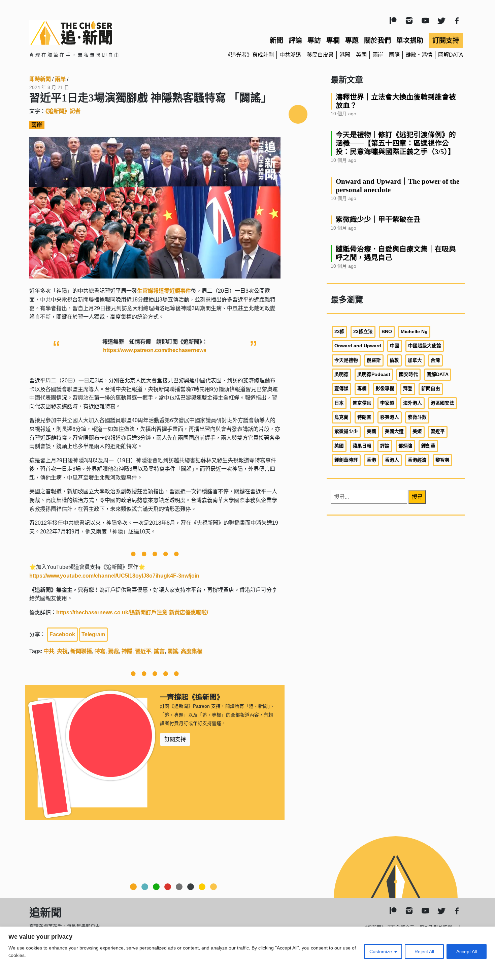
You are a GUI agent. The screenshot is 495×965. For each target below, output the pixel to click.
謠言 (159, 651)
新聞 (276, 40)
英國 (361, 55)
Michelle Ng (414, 331)
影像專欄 (384, 388)
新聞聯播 (81, 651)
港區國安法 (442, 403)
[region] (247, 946)
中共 (48, 651)
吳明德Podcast (373, 374)
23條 (339, 331)
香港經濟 (417, 460)
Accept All (466, 951)
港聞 (344, 55)
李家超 (387, 403)
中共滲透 (290, 55)
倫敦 (394, 360)
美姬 (417, 431)
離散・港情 (418, 55)
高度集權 (191, 651)
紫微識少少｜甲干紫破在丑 (378, 219)
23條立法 (363, 331)
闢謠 (172, 651)
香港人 (392, 460)
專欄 (333, 40)
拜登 (407, 388)
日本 (339, 403)
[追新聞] (99, 32)
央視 (62, 651)
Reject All (424, 951)
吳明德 (341, 374)
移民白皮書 (320, 55)
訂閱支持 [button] (175, 739)
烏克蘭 (341, 417)
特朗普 (364, 417)
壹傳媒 (341, 388)
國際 (394, 55)
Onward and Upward (357, 345)
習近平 (143, 651)
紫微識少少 (346, 431)
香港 (371, 460)
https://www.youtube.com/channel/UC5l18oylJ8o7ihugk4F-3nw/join (114, 576)
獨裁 (113, 651)
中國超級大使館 (424, 345)
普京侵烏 (362, 403)
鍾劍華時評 (346, 460)
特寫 (100, 651)
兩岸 (377, 55)
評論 (295, 40)
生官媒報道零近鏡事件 (164, 291)
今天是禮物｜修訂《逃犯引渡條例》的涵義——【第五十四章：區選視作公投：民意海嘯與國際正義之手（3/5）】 (396, 143)
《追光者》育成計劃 (249, 55)
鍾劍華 (428, 445)
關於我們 (377, 40)
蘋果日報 (362, 445)
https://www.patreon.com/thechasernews (154, 350)
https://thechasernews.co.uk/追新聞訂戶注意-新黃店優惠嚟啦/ (132, 612)
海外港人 (412, 403)
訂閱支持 (445, 40)
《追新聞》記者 (62, 111)
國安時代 (408, 374)
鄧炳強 (405, 445)
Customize (380, 951)
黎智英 (442, 460)
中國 (394, 345)
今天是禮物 (346, 360)
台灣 (435, 360)
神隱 (127, 651)
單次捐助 (409, 40)
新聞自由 (430, 388)
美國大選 (394, 431)
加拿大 (415, 360)
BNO (387, 331)
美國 (371, 431)
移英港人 (389, 417)
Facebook (62, 634)
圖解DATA (450, 55)
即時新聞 (40, 79)
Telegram (93, 634)
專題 (352, 40)
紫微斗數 (417, 417)
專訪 (314, 40)
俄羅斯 (374, 360)
